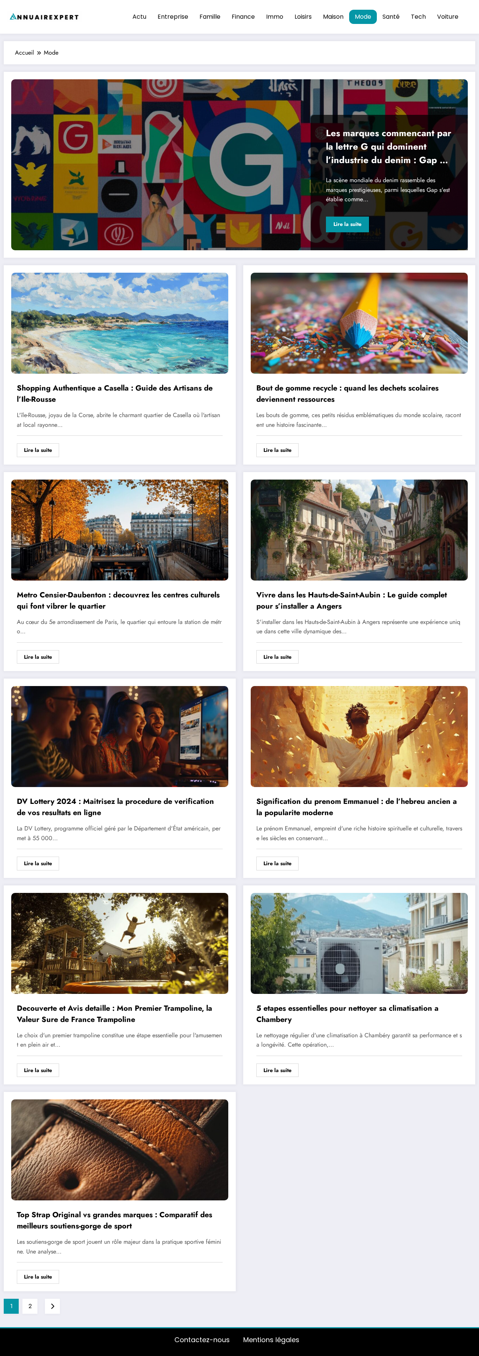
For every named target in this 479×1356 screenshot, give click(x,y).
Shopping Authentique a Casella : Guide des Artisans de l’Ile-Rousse (115, 394)
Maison (333, 16)
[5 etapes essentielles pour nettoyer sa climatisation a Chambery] (359, 943)
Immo (274, 16)
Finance (243, 16)
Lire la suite (347, 224)
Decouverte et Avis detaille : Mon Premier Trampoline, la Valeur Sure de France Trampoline (114, 1014)
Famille (209, 16)
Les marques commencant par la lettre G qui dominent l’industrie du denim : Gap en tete (388, 147)
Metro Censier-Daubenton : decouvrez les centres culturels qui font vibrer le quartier (118, 601)
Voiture (447, 16)
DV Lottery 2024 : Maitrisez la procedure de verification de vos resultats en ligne (115, 807)
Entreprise (173, 16)
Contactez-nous (202, 1339)
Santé (391, 16)
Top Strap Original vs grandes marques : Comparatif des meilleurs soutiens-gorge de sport (114, 1220)
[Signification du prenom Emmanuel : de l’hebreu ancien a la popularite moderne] (359, 736)
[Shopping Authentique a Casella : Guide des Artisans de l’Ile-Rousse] (119, 322)
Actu (139, 16)
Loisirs (303, 16)
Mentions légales (271, 1339)
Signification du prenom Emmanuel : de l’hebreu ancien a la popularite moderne (356, 807)
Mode (363, 16)
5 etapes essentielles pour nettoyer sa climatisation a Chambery (347, 1014)
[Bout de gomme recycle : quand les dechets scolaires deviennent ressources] (359, 322)
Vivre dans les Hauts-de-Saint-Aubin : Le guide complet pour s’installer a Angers (351, 601)
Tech (418, 16)
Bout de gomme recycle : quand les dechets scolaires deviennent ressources (347, 394)
